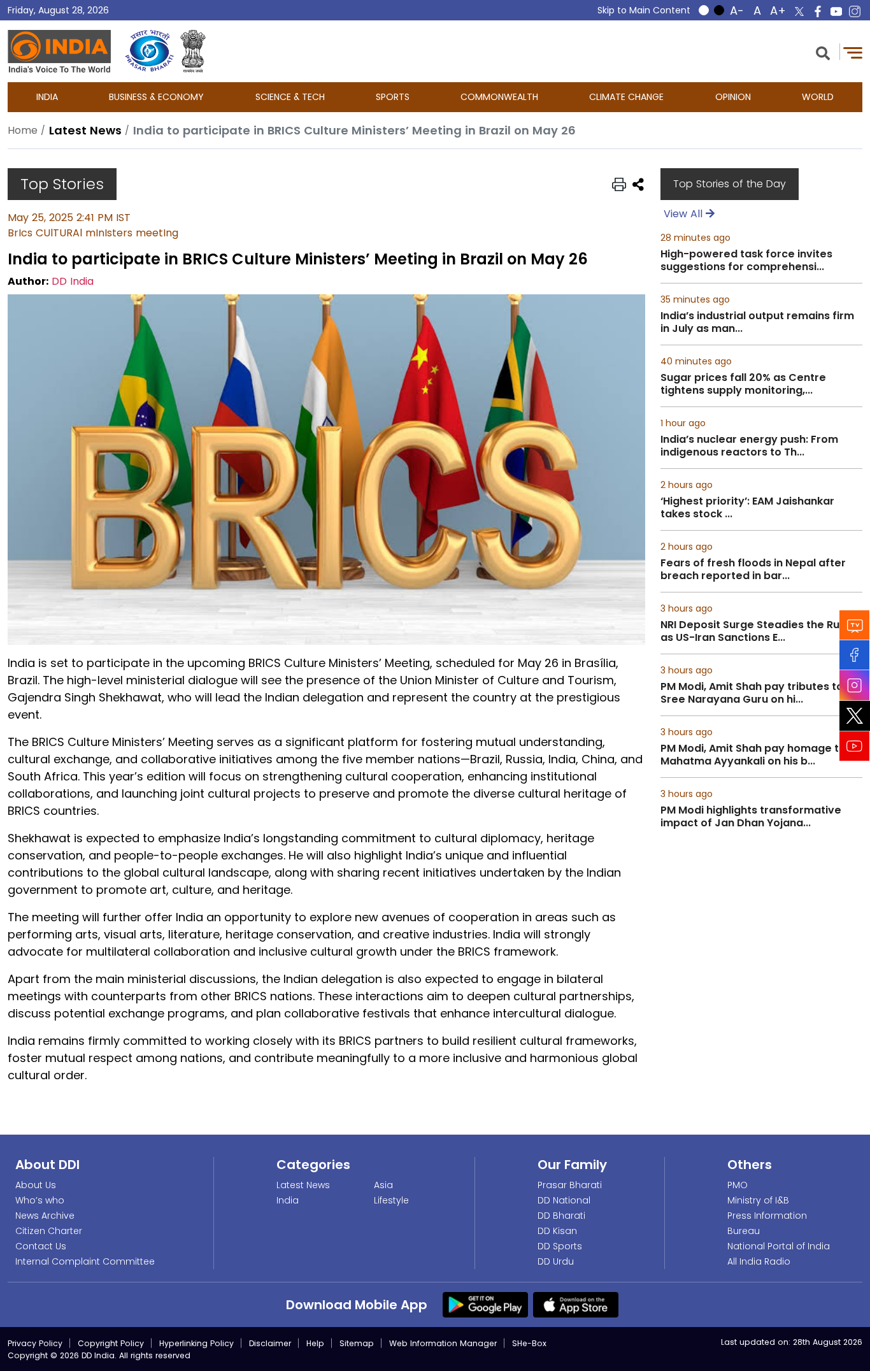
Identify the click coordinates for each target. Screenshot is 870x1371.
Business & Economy (156, 96)
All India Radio (758, 1261)
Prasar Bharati (570, 1185)
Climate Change (626, 96)
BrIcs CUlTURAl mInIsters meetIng (93, 233)
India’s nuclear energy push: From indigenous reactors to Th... (749, 446)
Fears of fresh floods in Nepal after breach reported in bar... (753, 569)
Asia (383, 1185)
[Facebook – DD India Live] (817, 11)
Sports (393, 96)
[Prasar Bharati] (149, 51)
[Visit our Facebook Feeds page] (854, 655)
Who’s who (39, 1200)
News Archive (45, 1215)
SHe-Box (529, 1343)
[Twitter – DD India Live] (799, 11)
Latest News (303, 1185)
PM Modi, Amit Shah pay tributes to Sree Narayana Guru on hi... (751, 693)
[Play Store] (485, 1304)
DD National (564, 1200)
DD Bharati (561, 1215)
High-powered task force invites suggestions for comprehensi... (746, 260)
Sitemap (356, 1343)
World (818, 96)
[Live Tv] (854, 625)
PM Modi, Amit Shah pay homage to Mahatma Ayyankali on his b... (753, 755)
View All (685, 213)
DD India (73, 281)
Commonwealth (499, 96)
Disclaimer (270, 1343)
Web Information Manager (443, 1343)
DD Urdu (556, 1261)
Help (315, 1343)
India (47, 96)
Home (23, 130)
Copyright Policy (111, 1343)
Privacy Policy (35, 1343)
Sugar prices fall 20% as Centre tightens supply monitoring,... (743, 384)
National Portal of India (778, 1246)
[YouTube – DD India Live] (836, 11)
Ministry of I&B (758, 1200)
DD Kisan (557, 1230)
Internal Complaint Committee (85, 1261)
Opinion (733, 96)
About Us (35, 1185)
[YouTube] (854, 746)
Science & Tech (290, 96)
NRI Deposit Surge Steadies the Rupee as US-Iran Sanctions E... (760, 631)
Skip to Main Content (643, 10)
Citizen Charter (48, 1230)
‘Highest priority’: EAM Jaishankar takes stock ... (747, 507)
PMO (737, 1185)
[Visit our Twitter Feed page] (854, 716)
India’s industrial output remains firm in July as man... (757, 322)
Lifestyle (391, 1200)
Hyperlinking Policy (196, 1343)
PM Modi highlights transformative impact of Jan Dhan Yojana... (750, 816)
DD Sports (560, 1246)
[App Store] (575, 1304)
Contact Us (40, 1246)
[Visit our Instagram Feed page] (854, 685)
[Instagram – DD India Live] (854, 11)
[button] (823, 52)
